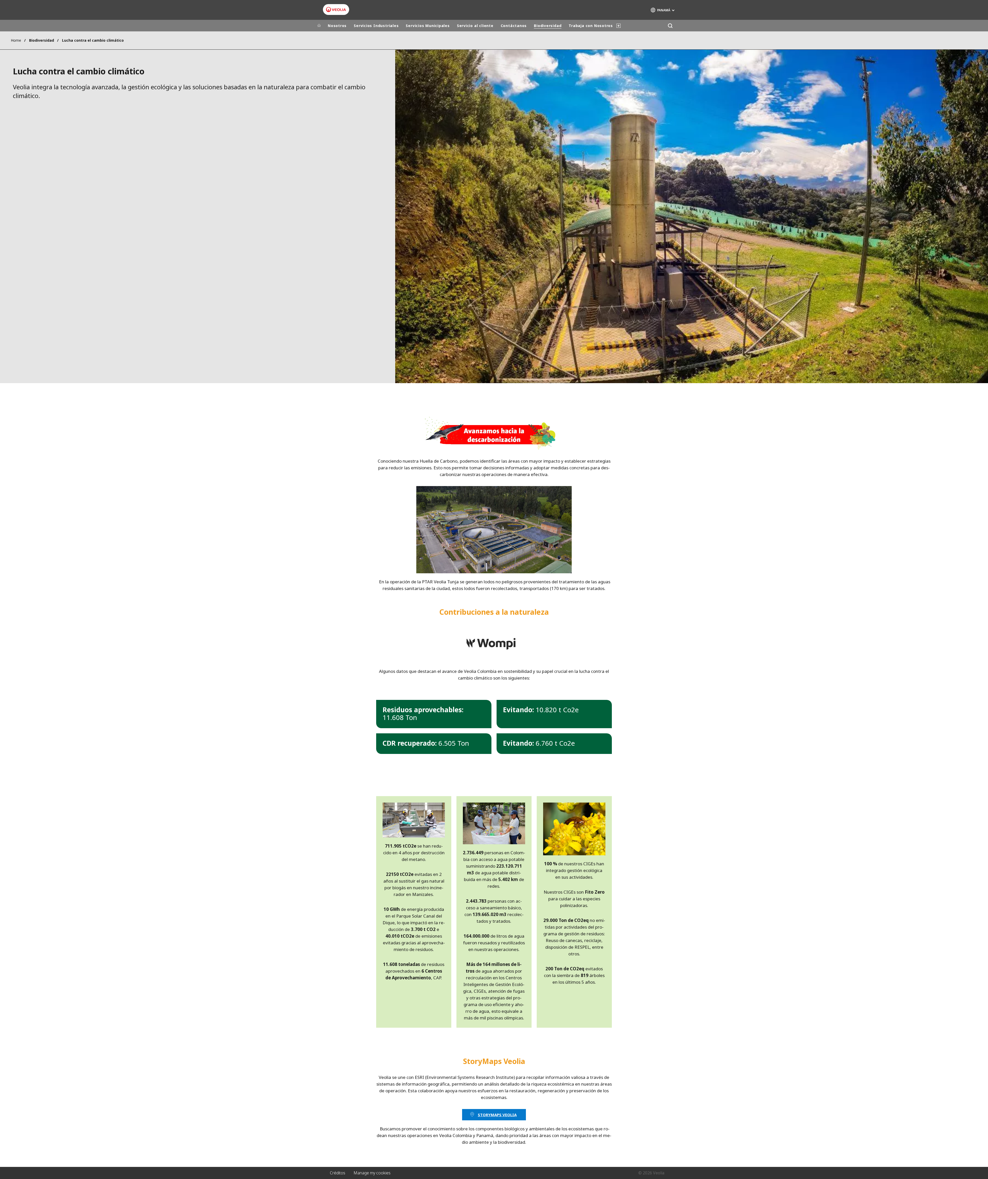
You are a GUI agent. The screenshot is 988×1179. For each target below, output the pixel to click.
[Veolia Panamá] (336, 9)
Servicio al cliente (475, 25)
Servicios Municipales (427, 25)
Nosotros (337, 25)
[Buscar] (670, 26)
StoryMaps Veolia (497, 1114)
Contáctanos (514, 25)
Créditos (337, 1173)
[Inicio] (319, 26)
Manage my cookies (372, 1173)
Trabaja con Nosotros (591, 25)
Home (16, 40)
